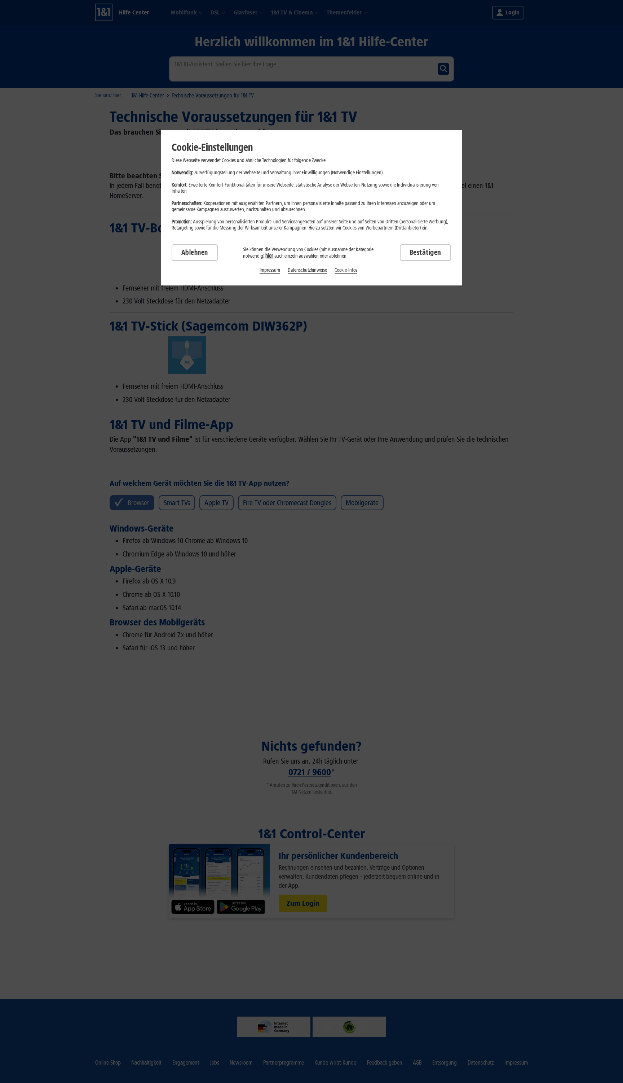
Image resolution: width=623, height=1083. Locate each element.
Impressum (270, 270)
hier (269, 255)
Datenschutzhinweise (307, 270)
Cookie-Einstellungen (212, 147)
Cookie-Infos (346, 270)
